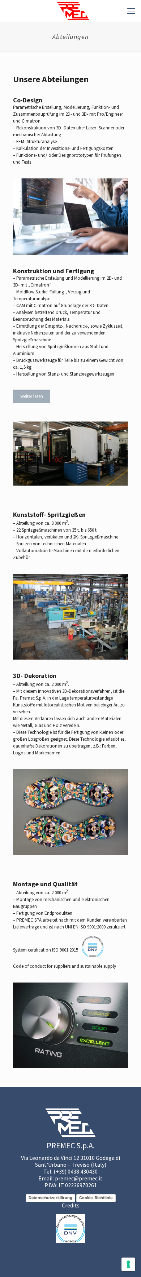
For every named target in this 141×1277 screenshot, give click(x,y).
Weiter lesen (31, 396)
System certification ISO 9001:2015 (45, 950)
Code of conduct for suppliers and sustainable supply (64, 966)
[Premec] (73, 11)
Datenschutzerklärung (50, 1197)
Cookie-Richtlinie (96, 1197)
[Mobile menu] (131, 11)
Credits (71, 1205)
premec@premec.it (79, 1178)
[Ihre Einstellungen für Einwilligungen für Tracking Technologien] (128, 1264)
